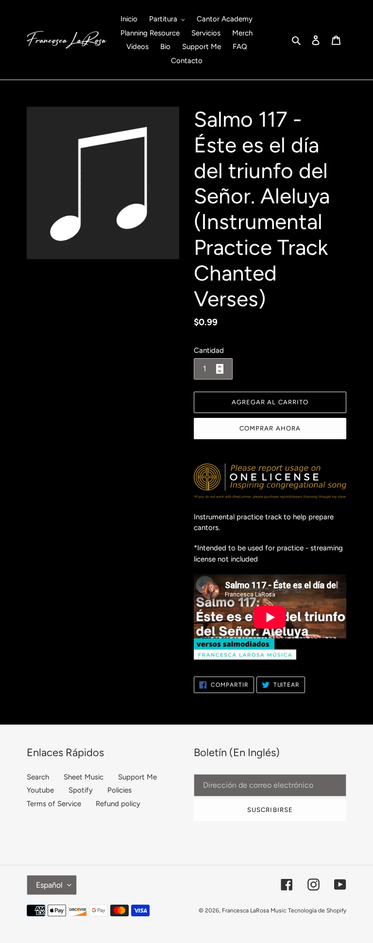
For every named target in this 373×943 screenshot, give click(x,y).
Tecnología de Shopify (317, 910)
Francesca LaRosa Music (254, 910)
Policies (119, 790)
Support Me (137, 777)
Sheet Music (83, 777)
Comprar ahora (270, 428)
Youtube (40, 790)
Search (38, 777)
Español (49, 885)
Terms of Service (54, 803)
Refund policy (118, 803)
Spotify (80, 790)
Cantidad (209, 350)
